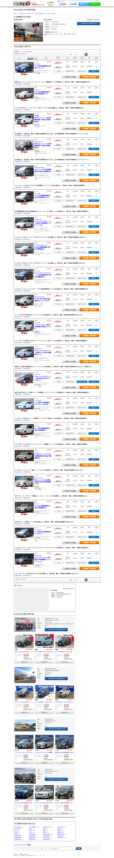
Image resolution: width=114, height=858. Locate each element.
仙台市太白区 (60, 827)
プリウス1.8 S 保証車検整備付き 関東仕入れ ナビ (42, 66)
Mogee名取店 (18, 84)
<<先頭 (70, 54)
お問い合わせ (16, 855)
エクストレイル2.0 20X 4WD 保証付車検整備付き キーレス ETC (42, 299)
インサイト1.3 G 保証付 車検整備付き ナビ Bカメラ (42, 531)
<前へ (76, 54)
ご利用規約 (23, 855)
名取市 (30, 830)
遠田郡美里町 (46, 839)
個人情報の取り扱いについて (32, 855)
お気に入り (85, 4)
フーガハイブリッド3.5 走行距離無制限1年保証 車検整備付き (42, 247)
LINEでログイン (95, 4)
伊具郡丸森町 (32, 835)
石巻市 (30, 828)
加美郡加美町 (18, 839)
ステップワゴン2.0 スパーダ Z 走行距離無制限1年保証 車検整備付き (42, 169)
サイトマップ (42, 855)
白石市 (16, 830)
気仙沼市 (59, 828)
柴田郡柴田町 (60, 834)
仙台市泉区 (17, 828)
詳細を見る (24, 662)
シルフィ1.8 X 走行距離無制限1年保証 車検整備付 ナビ (42, 92)
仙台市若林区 (46, 827)
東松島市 (59, 832)
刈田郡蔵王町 (32, 834)
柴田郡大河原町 (46, 834)
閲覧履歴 (63, 4)
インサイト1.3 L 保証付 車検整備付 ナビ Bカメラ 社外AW (42, 402)
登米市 (30, 832)
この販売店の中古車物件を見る (88, 23)
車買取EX (26, 854)
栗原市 (44, 832)
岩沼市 (16, 832)
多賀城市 (59, 830)
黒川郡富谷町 (60, 837)
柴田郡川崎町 (18, 835)
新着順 (35, 58)
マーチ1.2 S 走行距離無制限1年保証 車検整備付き (42, 505)
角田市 (44, 830)
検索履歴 (74, 4)
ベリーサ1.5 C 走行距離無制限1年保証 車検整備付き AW (42, 195)
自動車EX (16, 854)
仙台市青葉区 (18, 827)
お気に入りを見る (21, 53)
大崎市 (16, 834)
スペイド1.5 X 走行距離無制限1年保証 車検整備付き (42, 428)
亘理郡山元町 (60, 835)
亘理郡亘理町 (46, 835)
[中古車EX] (22, 3)
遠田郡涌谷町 (32, 839)
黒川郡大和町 (46, 837)
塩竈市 (44, 828)
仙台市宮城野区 (32, 827)
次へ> (96, 54)
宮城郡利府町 (32, 837)
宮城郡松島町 (18, 837)
